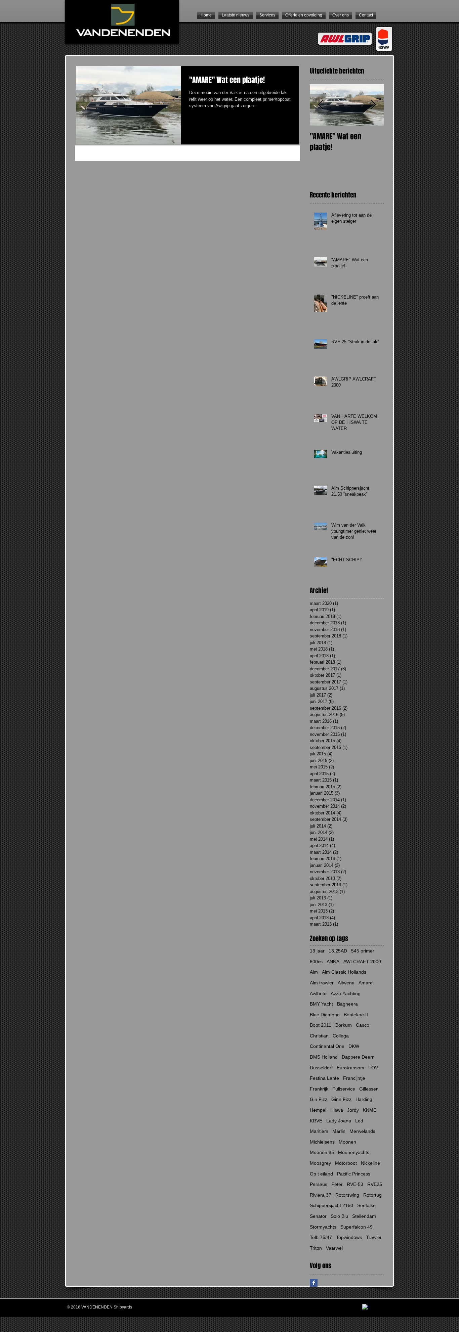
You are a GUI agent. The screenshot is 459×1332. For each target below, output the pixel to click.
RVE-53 (355, 1184)
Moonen (347, 1142)
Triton (316, 1248)
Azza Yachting (346, 993)
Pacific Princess (353, 1173)
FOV (373, 1067)
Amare (366, 982)
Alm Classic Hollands (344, 972)
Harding (364, 1099)
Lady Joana (338, 1120)
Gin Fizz (318, 1099)
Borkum (343, 1025)
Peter (337, 1184)
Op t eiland (321, 1173)
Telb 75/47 (321, 1237)
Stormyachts (323, 1227)
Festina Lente (324, 1078)
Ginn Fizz (341, 1099)
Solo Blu (339, 1216)
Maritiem (319, 1131)
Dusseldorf (321, 1067)
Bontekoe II (356, 1014)
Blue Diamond (325, 1014)
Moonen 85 (322, 1152)
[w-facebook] (365, 1307)
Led (359, 1120)
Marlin (338, 1131)
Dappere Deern (358, 1057)
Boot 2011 (320, 1025)
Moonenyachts (353, 1152)
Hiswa (336, 1110)
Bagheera (347, 1004)
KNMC (370, 1110)
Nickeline (370, 1163)
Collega (341, 1035)
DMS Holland (324, 1057)
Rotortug (372, 1195)
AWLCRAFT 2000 (362, 961)
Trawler (374, 1237)
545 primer (362, 950)
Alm (314, 972)
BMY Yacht (321, 1004)
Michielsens (322, 1142)
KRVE (316, 1120)
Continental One (327, 1046)
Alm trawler (322, 982)
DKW (353, 1046)
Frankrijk (319, 1089)
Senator (318, 1216)
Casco (362, 1025)
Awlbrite (318, 993)
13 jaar (317, 950)
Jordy (353, 1110)
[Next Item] (373, 105)
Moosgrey (320, 1163)
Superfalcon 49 (356, 1227)
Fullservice (343, 1089)
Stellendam (364, 1216)
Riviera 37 (320, 1195)
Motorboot (346, 1163)
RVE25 (374, 1184)
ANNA (333, 961)
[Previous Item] (321, 105)
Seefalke (366, 1205)
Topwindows (349, 1237)
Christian (319, 1035)
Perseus (318, 1184)
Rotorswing (347, 1195)
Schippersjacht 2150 (331, 1205)
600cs (316, 961)
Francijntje (354, 1078)
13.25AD (338, 950)
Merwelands (362, 1131)
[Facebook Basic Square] (314, 1283)
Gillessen (369, 1089)
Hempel (318, 1110)
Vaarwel (334, 1248)
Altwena (346, 982)
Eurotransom (350, 1067)
